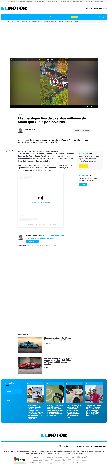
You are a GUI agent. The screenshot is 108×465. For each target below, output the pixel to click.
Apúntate (84, 166)
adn (78, 458)
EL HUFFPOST (10, 395)
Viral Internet (47, 245)
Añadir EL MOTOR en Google (82, 130)
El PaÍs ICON (57, 463)
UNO (46, 460)
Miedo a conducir (89, 1)
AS (7, 405)
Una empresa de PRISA (20, 459)
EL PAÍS (8, 400)
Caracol (84, 458)
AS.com (72, 458)
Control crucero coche (19, 1)
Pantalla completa (96, 106)
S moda (64, 463)
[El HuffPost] (98, 8)
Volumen (87, 106)
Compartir (92, 106)
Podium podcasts (50, 463)
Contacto (49, 446)
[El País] (79, 8)
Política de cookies (35, 446)
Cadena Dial (64, 460)
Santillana (50, 458)
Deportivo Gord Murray (39, 1)
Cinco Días (57, 460)
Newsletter (59, 17)
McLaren (54, 245)
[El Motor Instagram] (62, 446)
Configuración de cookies (23, 446)
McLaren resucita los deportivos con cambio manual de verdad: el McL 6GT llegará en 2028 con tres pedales (58, 361)
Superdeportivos (40, 245)
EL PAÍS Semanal (70, 460)
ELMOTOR (9, 391)
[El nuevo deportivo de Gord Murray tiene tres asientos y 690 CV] (30, 345)
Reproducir (54, 82)
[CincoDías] (89, 8)
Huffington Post (37, 460)
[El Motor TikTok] (64, 446)
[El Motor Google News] (67, 446)
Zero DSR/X (29, 1)
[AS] (84, 8)
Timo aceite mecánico (65, 1)
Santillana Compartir (59, 458)
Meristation (80, 463)
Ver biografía (30, 241)
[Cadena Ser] (105, 8)
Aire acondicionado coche (52, 1)
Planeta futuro (76, 460)
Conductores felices (99, 1)
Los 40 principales (43, 458)
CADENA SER (9, 409)
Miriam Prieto (31, 129)
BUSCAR (83, 184)
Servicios (74, 17)
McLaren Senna (31, 245)
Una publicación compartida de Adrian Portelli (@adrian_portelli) (40, 224)
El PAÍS (34, 458)
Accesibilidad (43, 446)
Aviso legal (4, 446)
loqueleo (72, 463)
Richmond (33, 463)
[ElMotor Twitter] (60, 446)
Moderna (42, 463)
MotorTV (20, 114)
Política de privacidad (12, 446)
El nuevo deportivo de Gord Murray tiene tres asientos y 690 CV (58, 339)
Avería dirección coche (77, 1)
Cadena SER (66, 458)
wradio (51, 460)
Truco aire (10, 1)
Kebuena (82, 460)
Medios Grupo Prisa (20, 463)
